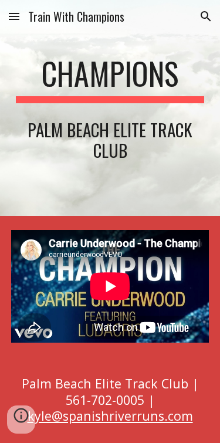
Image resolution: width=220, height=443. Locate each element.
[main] (110, 79)
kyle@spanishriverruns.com (110, 415)
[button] (14, 16)
